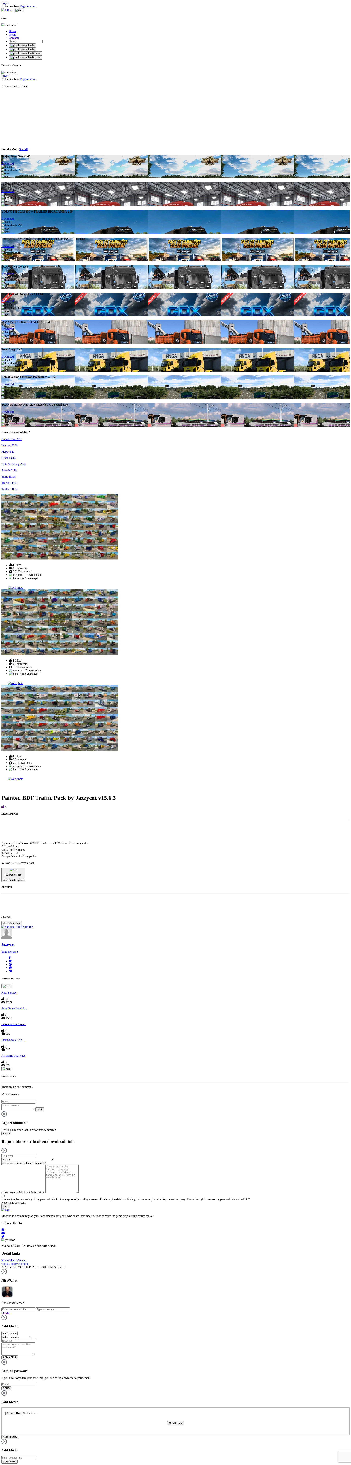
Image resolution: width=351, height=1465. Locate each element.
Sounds (9, 470)
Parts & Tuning (13, 464)
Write (39, 1109)
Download (7, 163)
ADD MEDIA (9, 1357)
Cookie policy (9, 1263)
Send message (9, 951)
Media (12, 34)
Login (4, 3)
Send (5, 1206)
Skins (8, 476)
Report (6, 1133)
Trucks (9, 482)
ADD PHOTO (10, 1437)
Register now (27, 6)
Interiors (9, 445)
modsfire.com (12, 923)
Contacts (14, 37)
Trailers (9, 489)
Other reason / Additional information (23, 1192)
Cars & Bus (11, 439)
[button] (10, 957)
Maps (7, 451)
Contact (21, 1260)
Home (12, 31)
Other (8, 457)
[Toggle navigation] (11, 10)
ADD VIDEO (9, 1461)
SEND (6, 1388)
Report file (26, 926)
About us (23, 1263)
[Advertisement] (35, 117)
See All (23, 149)
